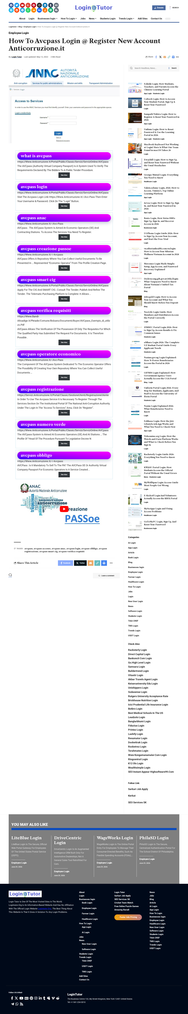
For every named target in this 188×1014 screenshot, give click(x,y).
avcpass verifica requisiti (72, 551)
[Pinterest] (33, 5)
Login (146, 109)
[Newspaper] (56, 5)
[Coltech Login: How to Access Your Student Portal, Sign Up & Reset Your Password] (135, 103)
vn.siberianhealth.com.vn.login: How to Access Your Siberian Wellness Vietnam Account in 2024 (161, 251)
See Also (64, 175)
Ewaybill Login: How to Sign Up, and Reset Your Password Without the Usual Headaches (161, 163)
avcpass (28, 548)
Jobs (130, 591)
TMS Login (133, 626)
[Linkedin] (45, 5)
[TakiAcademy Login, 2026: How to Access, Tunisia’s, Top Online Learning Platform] (135, 192)
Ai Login (132, 543)
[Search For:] (151, 68)
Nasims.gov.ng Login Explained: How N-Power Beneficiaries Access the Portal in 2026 (160, 360)
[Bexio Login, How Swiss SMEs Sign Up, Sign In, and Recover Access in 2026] (135, 222)
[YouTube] (21, 998)
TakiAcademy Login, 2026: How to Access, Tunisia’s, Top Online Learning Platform (161, 191)
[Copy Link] (169, 57)
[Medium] (50, 10)
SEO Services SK (137, 802)
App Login (148, 94)
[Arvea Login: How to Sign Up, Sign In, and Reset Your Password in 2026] (135, 207)
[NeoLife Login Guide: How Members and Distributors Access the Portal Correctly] (135, 316)
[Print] (173, 57)
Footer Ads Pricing (128, 917)
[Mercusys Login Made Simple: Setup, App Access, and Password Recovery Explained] (135, 267)
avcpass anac (58, 548)
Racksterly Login (137, 649)
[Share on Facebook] (156, 57)
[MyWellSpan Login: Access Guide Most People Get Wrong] (135, 486)
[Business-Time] (56, 10)
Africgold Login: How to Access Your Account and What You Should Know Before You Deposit (161, 300)
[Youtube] (22, 5)
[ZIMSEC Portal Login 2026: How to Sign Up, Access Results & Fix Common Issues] (135, 331)
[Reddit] (16, 10)
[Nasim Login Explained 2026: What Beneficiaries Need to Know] (135, 410)
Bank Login (133, 557)
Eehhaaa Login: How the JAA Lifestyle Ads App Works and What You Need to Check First (159, 424)
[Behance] (39, 10)
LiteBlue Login (26, 838)
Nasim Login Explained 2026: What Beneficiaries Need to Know (159, 409)
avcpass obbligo (89, 548)
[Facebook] (11, 5)
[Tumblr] (50, 5)
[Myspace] (48, 998)
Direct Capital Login (139, 654)
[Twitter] (16, 5)
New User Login (135, 601)
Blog (145, 291)
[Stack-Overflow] (45, 10)
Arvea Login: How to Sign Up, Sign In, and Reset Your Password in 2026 (161, 206)
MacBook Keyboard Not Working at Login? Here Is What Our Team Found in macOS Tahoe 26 (161, 147)
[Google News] (26, 998)
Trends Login (134, 630)
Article (131, 552)
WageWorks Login (115, 838)
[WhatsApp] (17, 1004)
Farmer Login (134, 577)
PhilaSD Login (154, 838)
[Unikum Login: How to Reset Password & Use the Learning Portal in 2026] (135, 133)
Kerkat (132, 795)
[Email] (165, 57)
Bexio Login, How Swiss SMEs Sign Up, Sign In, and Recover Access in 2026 (159, 221)
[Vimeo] (11, 10)
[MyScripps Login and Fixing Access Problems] (135, 512)
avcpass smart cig (48, 551)
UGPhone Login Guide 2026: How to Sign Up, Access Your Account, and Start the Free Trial (161, 236)
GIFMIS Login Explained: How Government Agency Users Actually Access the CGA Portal (160, 376)
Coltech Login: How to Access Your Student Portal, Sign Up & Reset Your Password (159, 102)
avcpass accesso (42, 548)
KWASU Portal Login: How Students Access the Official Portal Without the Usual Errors (160, 470)
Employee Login (19, 33)
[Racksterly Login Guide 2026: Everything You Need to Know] (135, 458)
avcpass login (73, 548)
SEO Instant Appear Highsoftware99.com (151, 771)
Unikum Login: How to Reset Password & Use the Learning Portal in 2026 (159, 132)
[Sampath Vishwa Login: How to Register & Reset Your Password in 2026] (135, 118)
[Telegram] (22, 10)
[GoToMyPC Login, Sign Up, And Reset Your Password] (135, 525)
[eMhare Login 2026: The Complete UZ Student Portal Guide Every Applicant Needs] (135, 346)
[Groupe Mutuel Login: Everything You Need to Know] (135, 178)
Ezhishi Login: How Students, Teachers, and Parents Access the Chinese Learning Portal (161, 87)
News (146, 477)
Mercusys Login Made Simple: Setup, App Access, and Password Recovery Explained (161, 266)
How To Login (134, 587)
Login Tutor (17, 57)
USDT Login (133, 635)
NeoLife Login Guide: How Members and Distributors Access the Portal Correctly (161, 315)
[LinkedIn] (40, 998)
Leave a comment (107, 576)
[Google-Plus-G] (28, 5)
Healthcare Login (150, 182)
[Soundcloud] (33, 10)
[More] (177, 57)
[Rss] (21, 1004)
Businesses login (150, 228)
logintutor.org (44, 908)
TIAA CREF (133, 621)
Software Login (135, 611)
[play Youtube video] (64, 509)
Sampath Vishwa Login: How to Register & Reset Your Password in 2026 (161, 117)
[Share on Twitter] (160, 57)
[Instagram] (39, 5)
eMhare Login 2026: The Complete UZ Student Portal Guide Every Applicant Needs (161, 345)
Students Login (158, 94)
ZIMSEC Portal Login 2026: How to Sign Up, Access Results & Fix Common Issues (161, 330)
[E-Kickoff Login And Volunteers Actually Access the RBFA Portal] (135, 499)
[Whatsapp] (28, 10)
